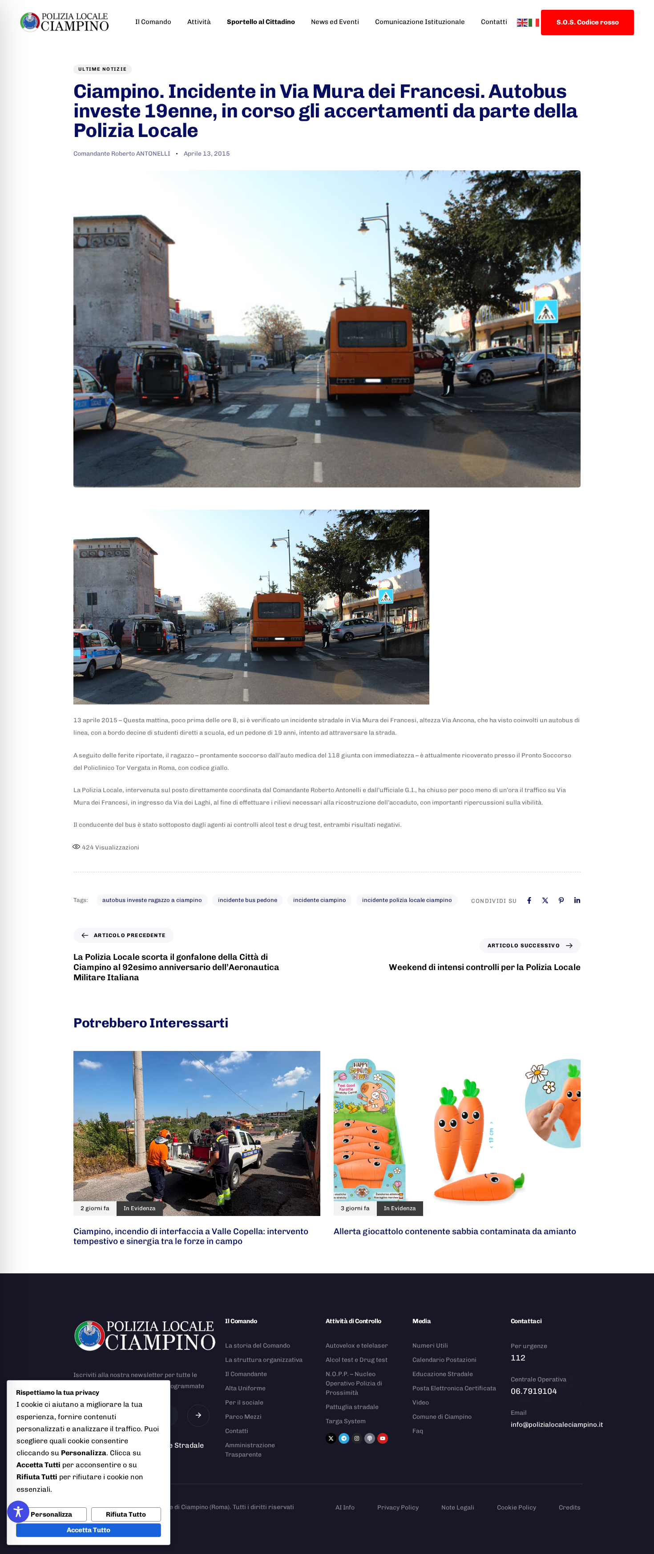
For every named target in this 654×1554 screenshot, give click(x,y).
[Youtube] (382, 1438)
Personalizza (51, 1514)
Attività (199, 22)
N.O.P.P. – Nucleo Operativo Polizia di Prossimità (354, 1383)
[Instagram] (356, 1438)
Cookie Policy (516, 1507)
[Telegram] (344, 1438)
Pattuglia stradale (352, 1407)
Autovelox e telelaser (357, 1345)
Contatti (494, 22)
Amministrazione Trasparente (250, 1449)
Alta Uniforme (245, 1388)
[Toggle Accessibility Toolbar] (18, 1512)
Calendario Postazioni (444, 1360)
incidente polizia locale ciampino (407, 900)
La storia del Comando (257, 1345)
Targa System (346, 1421)
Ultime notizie (102, 69)
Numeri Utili (430, 1345)
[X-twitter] (331, 1438)
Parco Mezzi (243, 1417)
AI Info (345, 1507)
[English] (523, 22)
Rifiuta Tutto (126, 1514)
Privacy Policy (398, 1507)
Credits (570, 1507)
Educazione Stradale (442, 1374)
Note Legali (457, 1507)
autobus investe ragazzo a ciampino (152, 900)
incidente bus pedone (247, 900)
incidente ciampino (319, 900)
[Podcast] (369, 1438)
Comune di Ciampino (442, 1417)
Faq (417, 1431)
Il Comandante (246, 1374)
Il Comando (153, 22)
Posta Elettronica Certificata (454, 1388)
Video (420, 1402)
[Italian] (534, 22)
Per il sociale (244, 1402)
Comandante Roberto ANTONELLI (121, 153)
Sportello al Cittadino (261, 22)
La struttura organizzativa (264, 1360)
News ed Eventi (335, 22)
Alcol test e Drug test (357, 1360)
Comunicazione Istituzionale (420, 22)
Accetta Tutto (88, 1530)
